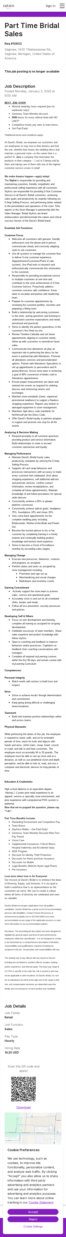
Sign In (50, 6)
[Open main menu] (62, 6)
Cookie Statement (41, 1202)
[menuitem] (9, 6)
